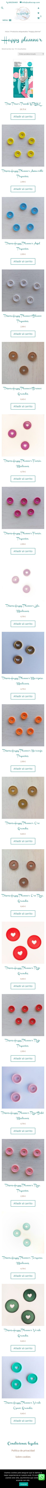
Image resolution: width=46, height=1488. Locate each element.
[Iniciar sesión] (39, 8)
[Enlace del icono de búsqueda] (2, 8)
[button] (5, 17)
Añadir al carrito (23, 116)
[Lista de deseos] (39, 13)
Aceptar (23, 1484)
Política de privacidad (23, 1450)
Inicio (7, 31)
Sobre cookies (23, 1456)
